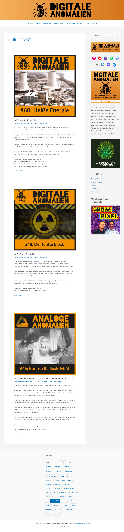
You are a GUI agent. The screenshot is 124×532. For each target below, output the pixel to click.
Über (88, 23)
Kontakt (95, 23)
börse (69, 476)
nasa (70, 497)
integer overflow (69, 488)
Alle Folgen (47, 23)
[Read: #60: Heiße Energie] (45, 86)
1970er (71, 462)
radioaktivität (55, 501)
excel (69, 480)
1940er (47, 462)
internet (48, 492)
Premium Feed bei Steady (74, 23)
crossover (48, 480)
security (47, 505)
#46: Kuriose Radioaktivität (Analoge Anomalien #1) (44, 378)
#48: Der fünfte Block (26, 254)
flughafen (48, 484)
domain (57, 480)
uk (55, 509)
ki (54, 492)
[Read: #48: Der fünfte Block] (45, 219)
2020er (58, 471)
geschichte (67, 484)
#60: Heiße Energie (25, 120)
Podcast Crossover (97, 192)
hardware (57, 488)
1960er (62, 462)
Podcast (36, 123)
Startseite (30, 23)
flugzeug (57, 484)
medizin (54, 496)
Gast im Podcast (96, 182)
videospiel (69, 509)
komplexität (62, 492)
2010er (48, 471)
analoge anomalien (51, 476)
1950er (55, 462)
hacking (48, 488)
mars (46, 496)
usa (61, 509)
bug (62, 476)
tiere (73, 505)
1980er (48, 467)
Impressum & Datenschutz (62, 527)
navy (46, 501)
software (57, 505)
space (66, 505)
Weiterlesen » (18, 171)
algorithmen (69, 471)
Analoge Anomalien (40, 382)
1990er (57, 467)
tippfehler (48, 509)
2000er (66, 467)
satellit (72, 501)
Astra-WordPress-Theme (81, 523)
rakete (64, 501)
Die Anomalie (58, 23)
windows (48, 514)
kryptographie (73, 492)
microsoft (62, 496)
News (38, 23)
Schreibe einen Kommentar (23, 123)
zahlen (56, 514)
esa (63, 480)
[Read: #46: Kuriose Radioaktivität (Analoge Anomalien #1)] (45, 344)
